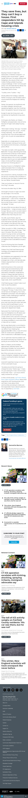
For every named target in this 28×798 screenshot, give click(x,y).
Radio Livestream (7, 740)
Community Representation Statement (12, 742)
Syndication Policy (7, 772)
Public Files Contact (6, 700)
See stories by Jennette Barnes (17, 458)
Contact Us (5, 725)
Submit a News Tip (7, 731)
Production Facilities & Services (10, 777)
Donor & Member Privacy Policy (10, 754)
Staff (4, 711)
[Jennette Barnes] (4, 447)
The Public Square (7, 783)
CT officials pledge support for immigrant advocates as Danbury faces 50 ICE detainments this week (15, 515)
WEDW (10, 697)
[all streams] (26, 796)
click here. (16, 388)
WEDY (14, 697)
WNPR (9, 698)
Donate (23, 3)
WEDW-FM (5, 698)
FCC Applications (7, 769)
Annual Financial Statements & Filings (12, 760)
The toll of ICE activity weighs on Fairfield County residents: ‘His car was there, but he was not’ (15, 499)
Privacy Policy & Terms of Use (10, 757)
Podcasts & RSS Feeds (8, 737)
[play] (2, 796)
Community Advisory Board (9, 717)
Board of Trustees (7, 714)
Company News (6, 705)
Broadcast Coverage (7, 763)
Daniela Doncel (5, 585)
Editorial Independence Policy (10, 775)
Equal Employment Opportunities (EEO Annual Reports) (14, 752)
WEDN (7, 697)
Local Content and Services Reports (11, 780)
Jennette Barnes (11, 28)
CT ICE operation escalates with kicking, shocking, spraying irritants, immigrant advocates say (15, 492)
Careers (4, 722)
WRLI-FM (16, 698)
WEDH (4, 697)
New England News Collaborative (15, 435)
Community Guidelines (8, 745)
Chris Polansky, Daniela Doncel (8, 630)
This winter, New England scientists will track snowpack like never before (15, 507)
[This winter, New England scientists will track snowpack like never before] (13, 649)
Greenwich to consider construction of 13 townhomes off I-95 (15, 524)
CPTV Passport (6, 748)
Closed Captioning (7, 766)
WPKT (12, 698)
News (2, 571)
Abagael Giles (4, 671)
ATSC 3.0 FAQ (14, 700)
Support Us (5, 728)
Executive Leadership (8, 708)
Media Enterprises (7, 720)
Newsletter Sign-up (7, 734)
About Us (5, 702)
